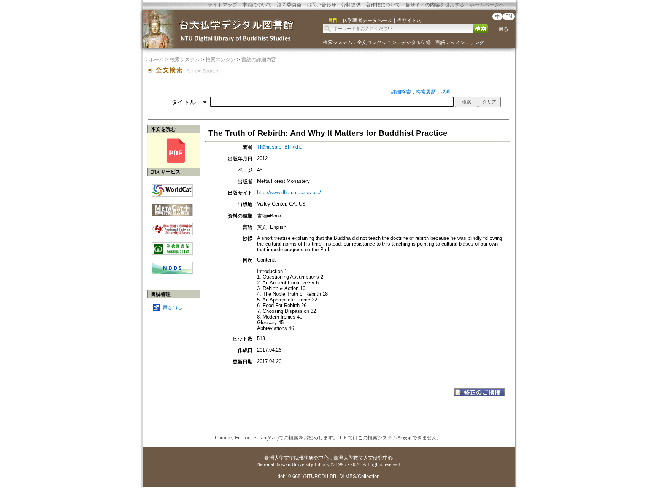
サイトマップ (222, 5)
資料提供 (351, 5)
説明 (446, 92)
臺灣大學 (274, 458)
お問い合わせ (321, 5)
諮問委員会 (289, 5)
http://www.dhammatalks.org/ (289, 192)
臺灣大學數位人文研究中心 (363, 458)
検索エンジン (220, 59)
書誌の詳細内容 (258, 59)
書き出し (172, 307)
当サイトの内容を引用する (435, 5)
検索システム (337, 42)
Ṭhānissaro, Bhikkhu (279, 147)
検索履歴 (426, 92)
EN (508, 16)
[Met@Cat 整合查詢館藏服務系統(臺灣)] (172, 207)
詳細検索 (401, 92)
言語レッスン (450, 42)
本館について (257, 5)
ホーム (156, 59)
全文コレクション (377, 42)
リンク (477, 42)
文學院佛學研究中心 (306, 458)
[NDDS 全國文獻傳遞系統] (172, 272)
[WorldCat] (172, 189)
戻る (503, 29)
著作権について (383, 5)
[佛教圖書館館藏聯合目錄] (172, 246)
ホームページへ (487, 5)
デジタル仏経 (416, 42)
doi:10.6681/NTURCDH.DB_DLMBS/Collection (328, 476)
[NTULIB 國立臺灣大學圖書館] (172, 226)
